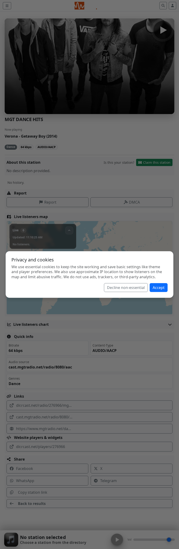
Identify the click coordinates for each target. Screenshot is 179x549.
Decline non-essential (126, 287)
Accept (159, 287)
